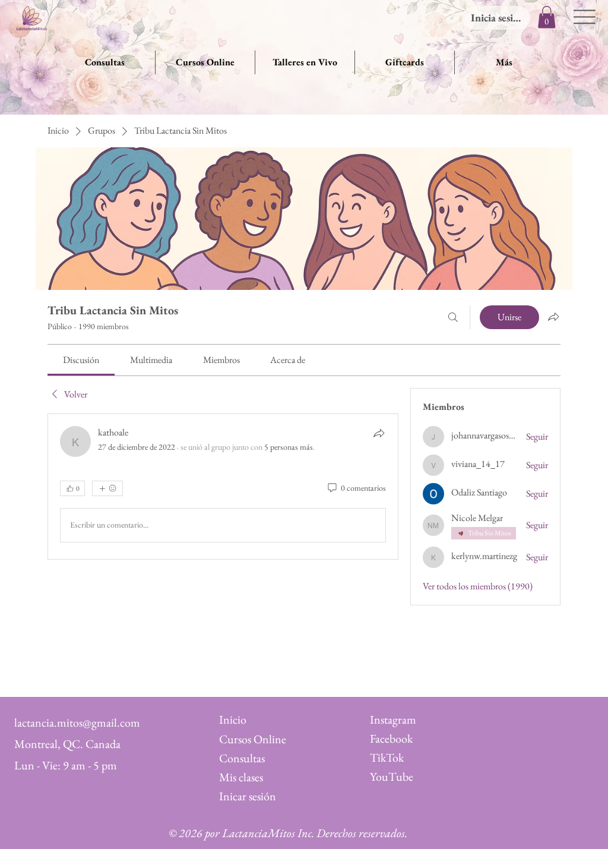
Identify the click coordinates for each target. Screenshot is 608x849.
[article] (223, 487)
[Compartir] (379, 433)
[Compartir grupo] (553, 317)
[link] (81, 360)
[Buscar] (453, 317)
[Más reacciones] (107, 488)
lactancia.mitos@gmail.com (77, 722)
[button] (546, 17)
